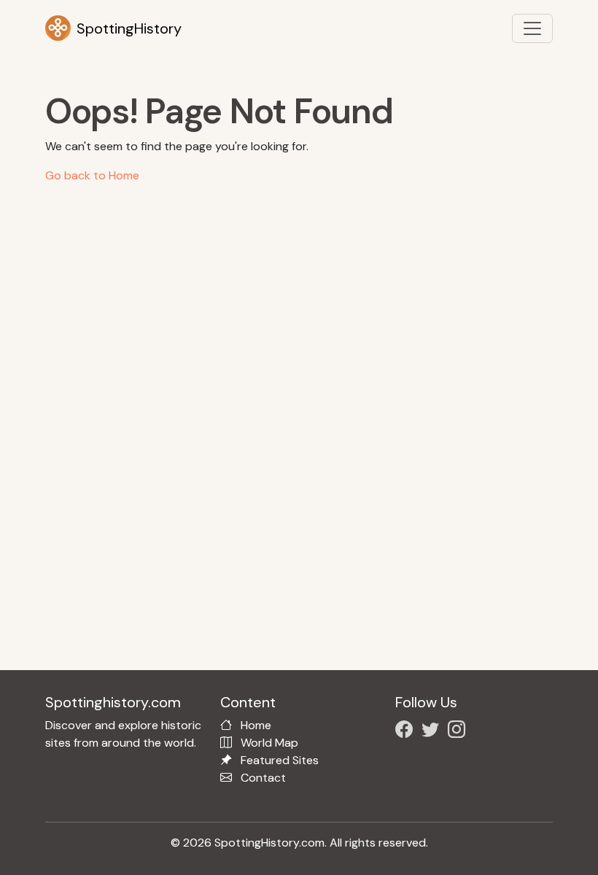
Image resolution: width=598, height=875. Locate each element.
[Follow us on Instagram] (459, 731)
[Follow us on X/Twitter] (433, 731)
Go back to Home (92, 175)
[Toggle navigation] (532, 28)
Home (256, 725)
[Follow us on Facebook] (407, 731)
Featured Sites (280, 760)
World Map (269, 742)
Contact (263, 777)
